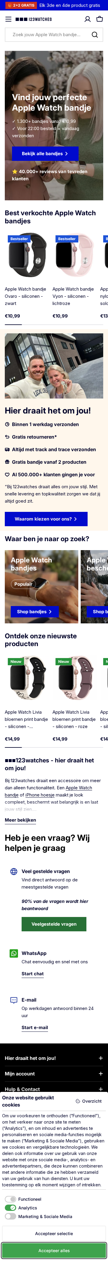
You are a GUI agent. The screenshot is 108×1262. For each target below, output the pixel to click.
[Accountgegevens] (87, 19)
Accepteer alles (54, 1250)
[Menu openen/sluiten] (8, 19)
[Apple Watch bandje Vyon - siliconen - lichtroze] (75, 254)
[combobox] (54, 35)
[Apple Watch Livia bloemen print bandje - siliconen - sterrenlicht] (27, 677)
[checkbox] (21, 1199)
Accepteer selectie (54, 1233)
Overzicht (92, 1101)
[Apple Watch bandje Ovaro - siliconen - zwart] (27, 254)
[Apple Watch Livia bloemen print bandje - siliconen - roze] (75, 677)
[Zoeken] (94, 34)
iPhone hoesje (40, 795)
